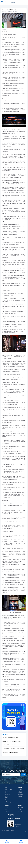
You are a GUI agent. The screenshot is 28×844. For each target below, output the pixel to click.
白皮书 (6, 807)
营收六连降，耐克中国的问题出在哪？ (11, 737)
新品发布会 (20, 794)
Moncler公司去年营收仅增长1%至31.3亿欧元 (12, 741)
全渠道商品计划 (8, 802)
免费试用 (23, 774)
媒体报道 (20, 792)
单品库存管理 (7, 801)
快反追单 (6, 799)
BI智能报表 (7, 797)
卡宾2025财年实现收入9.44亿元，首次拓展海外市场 (13, 748)
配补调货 (6, 796)
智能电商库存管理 (8, 789)
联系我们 (20, 811)
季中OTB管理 (7, 794)
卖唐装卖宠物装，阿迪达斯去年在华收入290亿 (12, 745)
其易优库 (12, 830)
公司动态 (20, 789)
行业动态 (6, 811)
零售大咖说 (7, 809)
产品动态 (20, 791)
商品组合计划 (7, 792)
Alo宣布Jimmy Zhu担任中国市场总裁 (10, 752)
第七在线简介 (21, 807)
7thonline (7, 830)
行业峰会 (20, 796)
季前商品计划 (7, 791)
